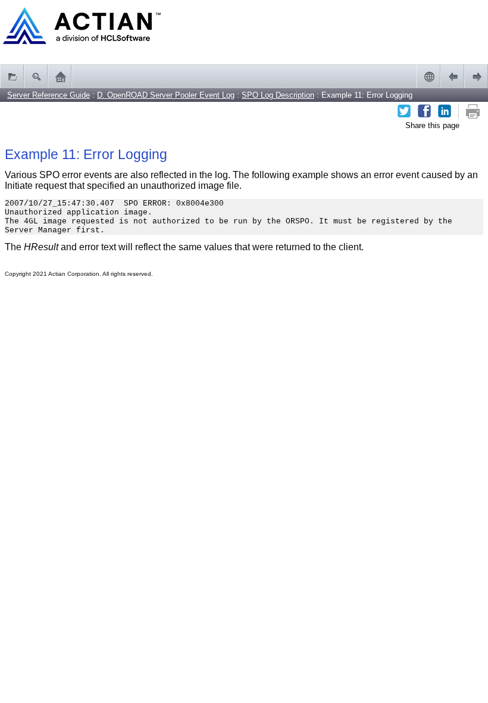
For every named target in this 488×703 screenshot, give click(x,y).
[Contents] (12, 76)
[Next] (476, 76)
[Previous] (452, 76)
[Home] (59, 76)
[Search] (35, 76)
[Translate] (428, 76)
